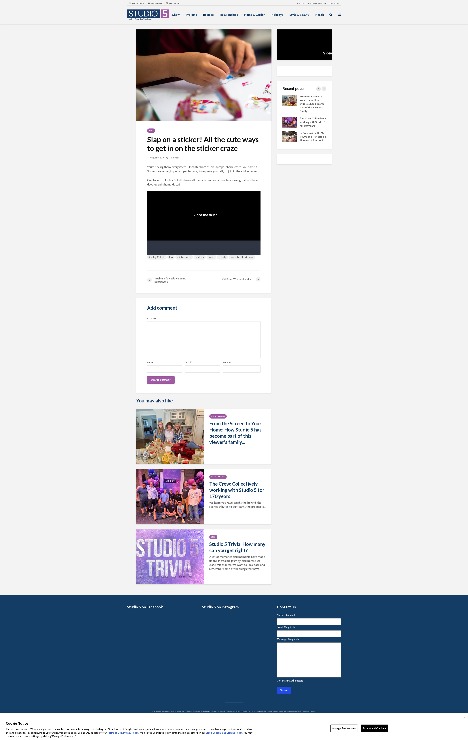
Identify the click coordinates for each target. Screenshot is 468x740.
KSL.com (334, 3)
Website (227, 362)
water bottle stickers (242, 257)
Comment (152, 318)
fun (171, 257)
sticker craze (184, 257)
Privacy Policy (130, 732)
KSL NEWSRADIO (317, 3)
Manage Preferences (344, 728)
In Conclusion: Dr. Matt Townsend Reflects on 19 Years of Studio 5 (313, 136)
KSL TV (300, 3)
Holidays (277, 14)
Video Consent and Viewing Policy (224, 732)
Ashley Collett (157, 257)
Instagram (137, 3)
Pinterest (174, 3)
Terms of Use (114, 732)
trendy (222, 257)
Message (288, 639)
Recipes (208, 14)
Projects (191, 14)
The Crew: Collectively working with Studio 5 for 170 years (236, 490)
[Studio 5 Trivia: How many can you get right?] (170, 556)
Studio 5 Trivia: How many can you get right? (237, 547)
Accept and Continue (374, 728)
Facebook (156, 3)
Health (319, 14)
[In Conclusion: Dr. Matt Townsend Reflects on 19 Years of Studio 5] (289, 136)
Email (188, 362)
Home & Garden (254, 14)
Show (176, 14)
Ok (464, 717)
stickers (199, 257)
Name (151, 362)
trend (211, 257)
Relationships (229, 14)
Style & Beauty (299, 14)
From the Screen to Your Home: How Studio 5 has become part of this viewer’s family (312, 104)
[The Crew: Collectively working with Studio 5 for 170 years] (170, 496)
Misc (151, 130)
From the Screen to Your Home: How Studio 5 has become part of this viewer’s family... (235, 433)
